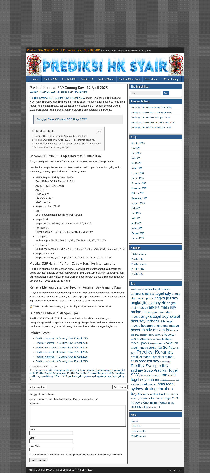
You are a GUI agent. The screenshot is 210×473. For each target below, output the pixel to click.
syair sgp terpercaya (101, 376)
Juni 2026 (136, 153)
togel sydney (142, 402)
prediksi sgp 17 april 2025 (54, 376)
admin (35, 92)
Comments (82, 92)
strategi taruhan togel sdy (155, 394)
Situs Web (35, 446)
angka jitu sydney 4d (148, 302)
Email (33, 438)
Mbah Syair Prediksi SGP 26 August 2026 (151, 107)
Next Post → (120, 387)
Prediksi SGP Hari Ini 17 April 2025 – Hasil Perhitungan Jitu (64, 140)
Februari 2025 (137, 233)
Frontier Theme (175, 470)
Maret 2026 (136, 168)
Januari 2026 (137, 178)
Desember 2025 (138, 183)
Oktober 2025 (137, 193)
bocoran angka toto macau (160, 325)
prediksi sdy (149, 361)
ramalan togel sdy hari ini (153, 377)
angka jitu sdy (166, 298)
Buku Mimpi (151, 79)
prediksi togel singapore (79, 376)
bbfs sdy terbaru (145, 321)
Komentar (35, 403)
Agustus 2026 (138, 143)
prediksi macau (141, 357)
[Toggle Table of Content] (97, 131)
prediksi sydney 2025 (149, 367)
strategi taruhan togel (152, 391)
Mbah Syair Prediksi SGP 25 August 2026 (151, 127)
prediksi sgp (35, 376)
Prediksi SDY (50, 79)
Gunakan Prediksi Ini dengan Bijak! (52, 147)
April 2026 (136, 163)
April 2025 (136, 223)
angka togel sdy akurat (160, 316)
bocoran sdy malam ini (150, 330)
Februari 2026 (137, 173)
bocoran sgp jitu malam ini (66, 370)
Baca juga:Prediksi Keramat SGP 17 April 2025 (61, 119)
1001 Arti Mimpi (170, 79)
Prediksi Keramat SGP (78, 373)
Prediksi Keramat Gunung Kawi (51, 373)
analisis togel (136, 290)
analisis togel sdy (156, 293)
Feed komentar (138, 431)
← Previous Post (37, 387)
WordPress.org (138, 436)
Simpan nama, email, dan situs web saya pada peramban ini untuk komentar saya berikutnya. (77, 454)
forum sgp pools (87, 370)
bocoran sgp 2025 (44, 370)
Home (35, 79)
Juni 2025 (136, 213)
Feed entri (136, 426)
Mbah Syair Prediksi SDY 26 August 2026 (151, 112)
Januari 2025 (137, 238)
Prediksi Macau (106, 79)
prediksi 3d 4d (161, 347)
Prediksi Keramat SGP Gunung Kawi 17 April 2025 (69, 87)
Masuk (134, 421)
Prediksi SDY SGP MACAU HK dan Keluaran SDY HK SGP (63, 50)
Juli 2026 (135, 148)
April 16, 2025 (48, 92)
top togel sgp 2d (153, 407)
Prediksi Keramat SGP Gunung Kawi (107, 373)
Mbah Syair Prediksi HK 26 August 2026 (150, 117)
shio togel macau (145, 384)
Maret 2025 (136, 228)
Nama (33, 429)
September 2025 (139, 198)
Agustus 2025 (138, 203)
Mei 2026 (135, 158)
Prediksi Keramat (155, 352)
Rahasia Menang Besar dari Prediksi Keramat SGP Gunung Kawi (67, 143)
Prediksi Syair (143, 366)
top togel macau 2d (160, 403)
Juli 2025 (135, 208)
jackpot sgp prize (105, 370)
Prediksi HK (87, 79)
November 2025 (138, 188)
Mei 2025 (135, 218)
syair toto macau (152, 398)
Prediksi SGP (69, 79)
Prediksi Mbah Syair (129, 79)
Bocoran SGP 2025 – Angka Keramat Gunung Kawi (60, 136)
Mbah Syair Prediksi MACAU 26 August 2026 (152, 122)
